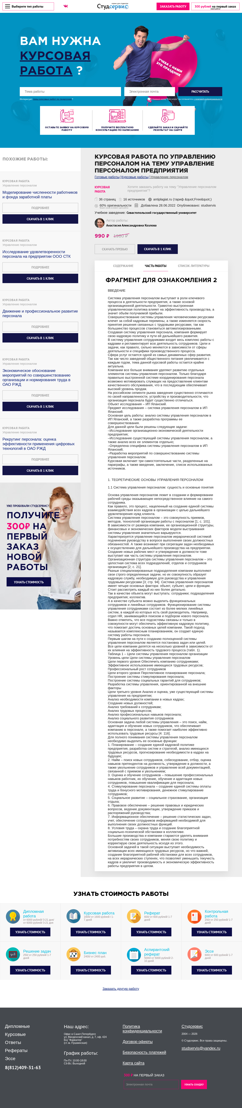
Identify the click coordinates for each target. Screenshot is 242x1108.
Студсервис (192, 1026)
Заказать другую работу (121, 988)
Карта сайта (133, 1063)
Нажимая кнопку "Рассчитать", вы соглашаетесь (187, 99)
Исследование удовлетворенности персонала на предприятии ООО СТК (36, 254)
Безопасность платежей (144, 1052)
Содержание (123, 266)
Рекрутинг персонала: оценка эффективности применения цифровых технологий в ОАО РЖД (38, 444)
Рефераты (16, 1050)
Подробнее (40, 208)
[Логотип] (113, 6)
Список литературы (193, 266)
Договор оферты (138, 1041)
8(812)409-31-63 (23, 1067)
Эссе (10, 1058)
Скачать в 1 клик (40, 219)
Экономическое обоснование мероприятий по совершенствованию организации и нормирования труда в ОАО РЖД (36, 377)
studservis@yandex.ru (201, 1048)
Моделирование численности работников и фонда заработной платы (40, 194)
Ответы (13, 1042)
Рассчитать (200, 91)
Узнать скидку (194, 1084)
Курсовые (15, 1034)
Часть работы (155, 266)
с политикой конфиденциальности (208, 99)
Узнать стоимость (29, 582)
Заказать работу (173, 6)
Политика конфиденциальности (142, 1028)
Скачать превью (115, 249)
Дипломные (17, 1026)
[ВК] (65, 6)
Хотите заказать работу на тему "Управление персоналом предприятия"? (171, 188)
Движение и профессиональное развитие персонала (40, 313)
